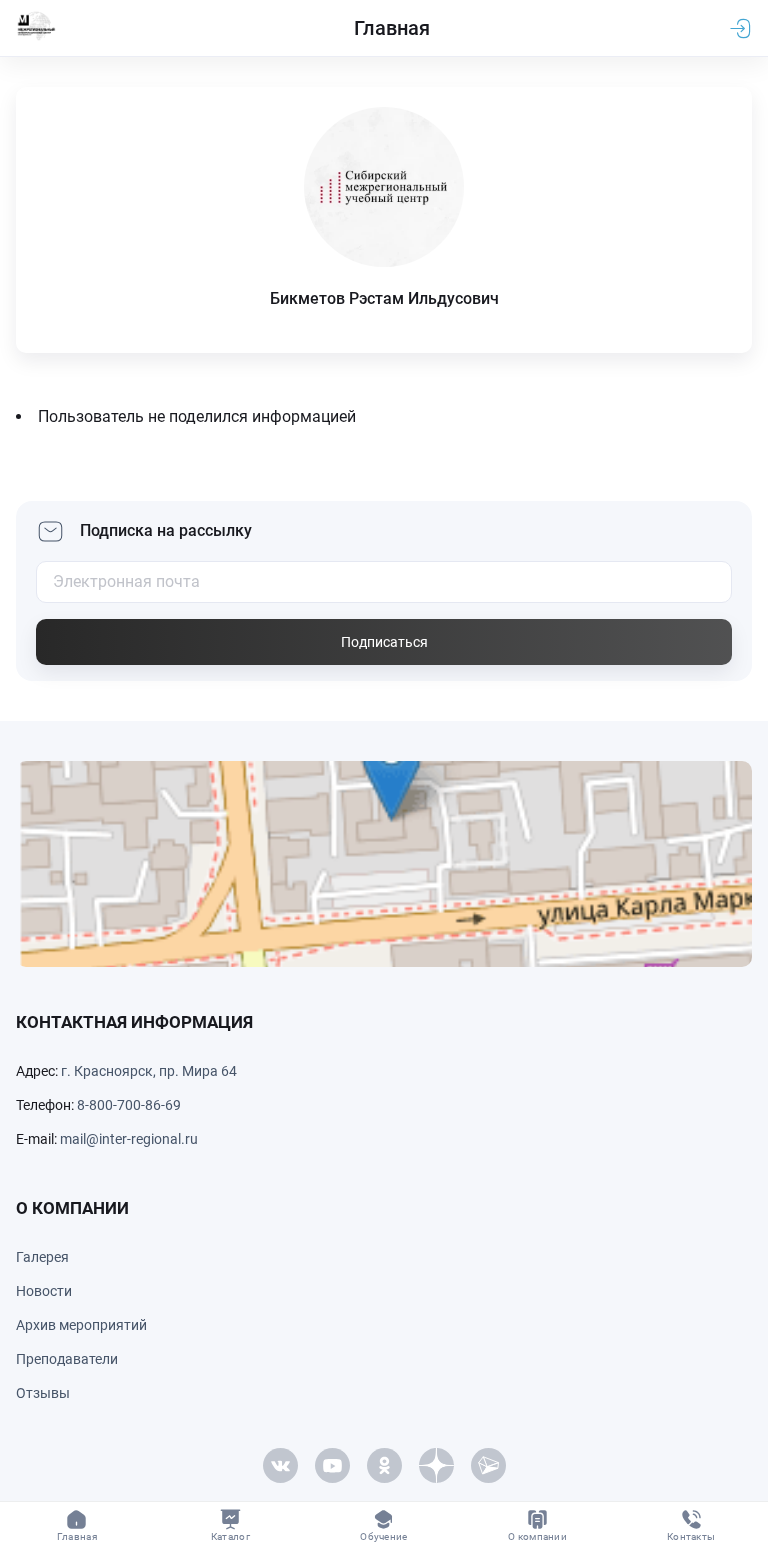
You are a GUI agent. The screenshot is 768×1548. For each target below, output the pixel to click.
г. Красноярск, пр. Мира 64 (149, 1071)
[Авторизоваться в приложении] (740, 28)
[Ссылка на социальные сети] (280, 1465)
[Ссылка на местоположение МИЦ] (384, 864)
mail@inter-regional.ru (129, 1139)
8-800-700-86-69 (129, 1105)
